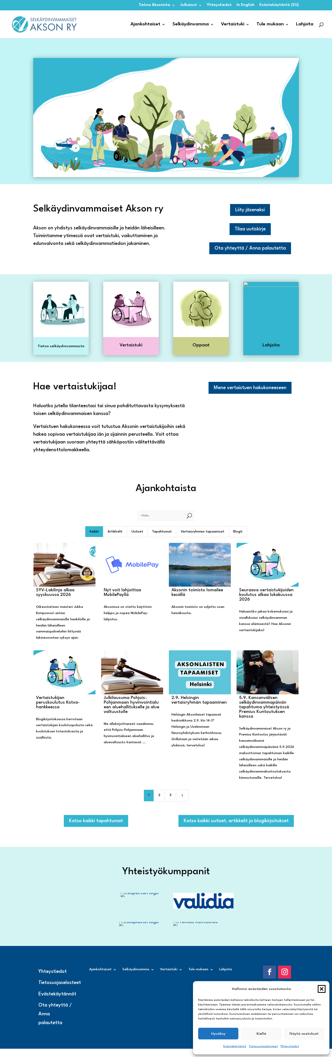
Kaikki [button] (94, 531)
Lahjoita (304, 24)
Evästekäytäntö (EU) (279, 5)
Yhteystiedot (289, 1046)
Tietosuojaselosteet (263, 1046)
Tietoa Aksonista (154, 5)
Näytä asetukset (304, 1034)
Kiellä (261, 1034)
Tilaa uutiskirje (250, 229)
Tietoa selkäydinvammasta (61, 346)
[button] (321, 989)
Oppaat (201, 345)
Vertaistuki (232, 24)
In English (245, 5)
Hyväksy (218, 1034)
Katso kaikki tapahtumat (96, 821)
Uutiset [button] (137, 531)
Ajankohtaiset (145, 24)
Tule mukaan (270, 24)
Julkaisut (188, 5)
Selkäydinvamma (190, 24)
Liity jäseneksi (250, 210)
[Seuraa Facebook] (269, 972)
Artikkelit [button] (115, 531)
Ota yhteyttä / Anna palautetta (250, 248)
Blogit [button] (238, 531)
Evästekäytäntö (234, 1046)
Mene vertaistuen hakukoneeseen (250, 387)
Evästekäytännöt (57, 994)
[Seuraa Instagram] (284, 972)
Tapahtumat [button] (162, 531)
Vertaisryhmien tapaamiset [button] (202, 531)
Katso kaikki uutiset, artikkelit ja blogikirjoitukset (236, 821)
